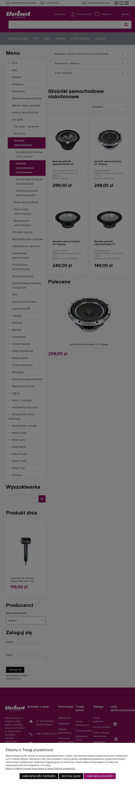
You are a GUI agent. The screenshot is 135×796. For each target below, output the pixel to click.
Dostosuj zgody (71, 776)
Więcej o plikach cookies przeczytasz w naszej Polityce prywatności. (41, 768)
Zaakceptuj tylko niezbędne (39, 776)
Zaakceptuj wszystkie (100, 776)
